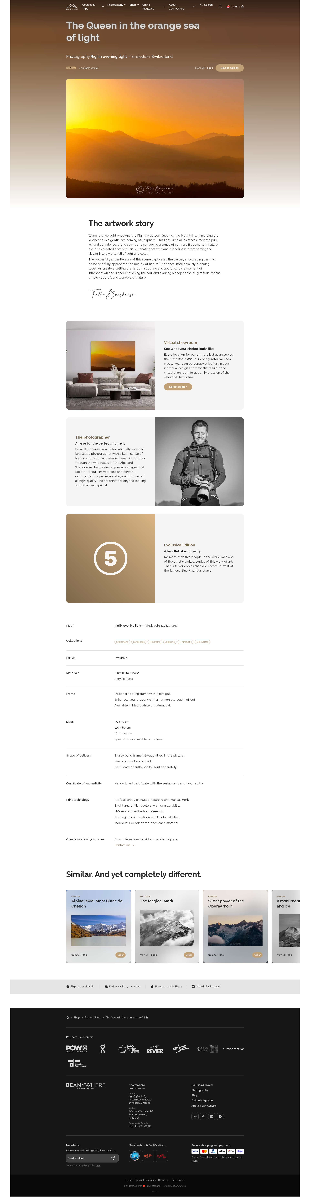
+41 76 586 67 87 (137, 1096)
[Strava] (203, 1116)
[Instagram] (195, 1116)
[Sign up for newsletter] (113, 1158)
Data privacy (178, 1180)
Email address (76, 1158)
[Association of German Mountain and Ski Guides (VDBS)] (135, 1156)
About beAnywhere (203, 1105)
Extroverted (202, 642)
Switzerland (122, 642)
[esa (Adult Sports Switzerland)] (148, 1156)
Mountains (155, 642)
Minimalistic (186, 642)
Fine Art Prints (92, 1017)
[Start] (72, 7)
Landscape (139, 642)
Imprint (129, 1180)
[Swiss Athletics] (162, 1156)
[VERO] (220, 1116)
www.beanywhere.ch (139, 1103)
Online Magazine (202, 1100)
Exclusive (71, 68)
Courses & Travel (202, 1085)
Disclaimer (163, 1180)
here (98, 1165)
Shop (77, 1017)
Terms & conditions (145, 1180)
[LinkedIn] (211, 1116)
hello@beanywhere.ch (140, 1099)
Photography (199, 1090)
